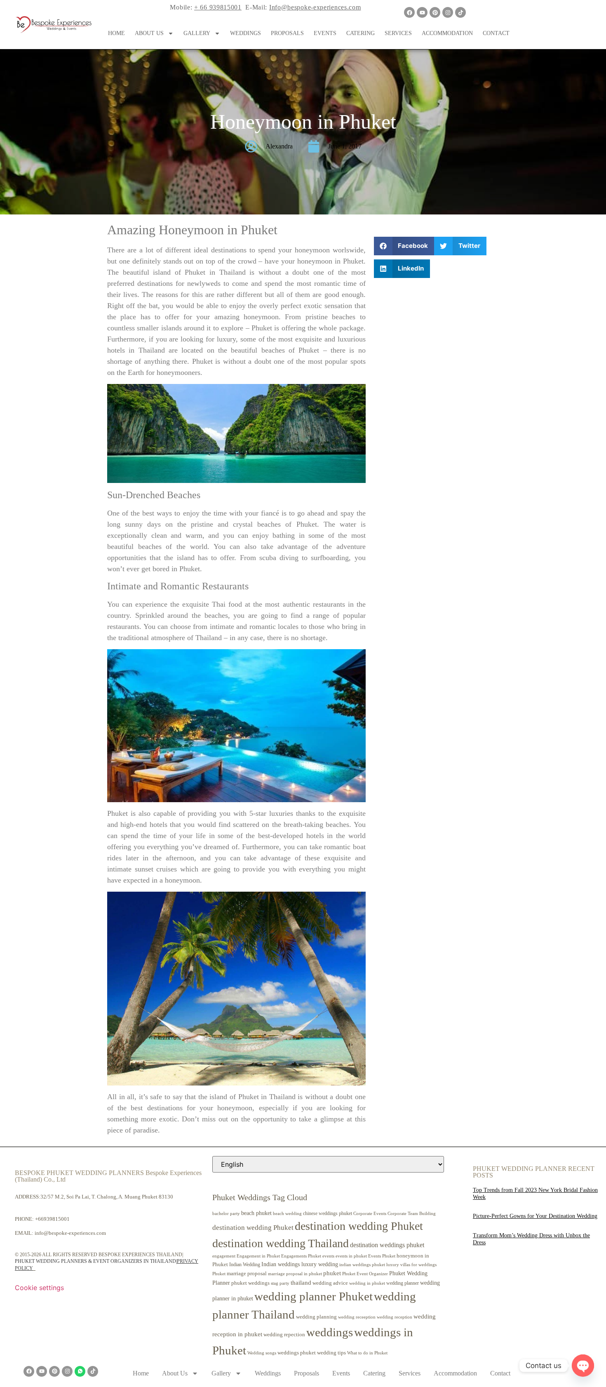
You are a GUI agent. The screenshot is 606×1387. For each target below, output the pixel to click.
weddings (329, 1332)
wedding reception (394, 1317)
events (328, 1255)
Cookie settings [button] (39, 1287)
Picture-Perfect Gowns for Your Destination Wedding (535, 1216)
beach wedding (287, 1213)
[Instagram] (447, 12)
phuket (332, 1272)
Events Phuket (381, 1255)
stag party (280, 1283)
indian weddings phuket (362, 1264)
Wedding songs (261, 1353)
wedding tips (331, 1352)
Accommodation (447, 33)
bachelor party (226, 1213)
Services (398, 33)
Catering (360, 33)
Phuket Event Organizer (365, 1273)
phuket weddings (250, 1283)
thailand (301, 1282)
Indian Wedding (244, 1264)
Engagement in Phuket (258, 1256)
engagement (223, 1255)
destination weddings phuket (387, 1244)
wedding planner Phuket (313, 1296)
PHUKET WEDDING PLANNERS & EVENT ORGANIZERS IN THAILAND (95, 1261)
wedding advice (330, 1283)
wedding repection (284, 1334)
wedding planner (402, 1283)
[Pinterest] (435, 12)
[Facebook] (409, 12)
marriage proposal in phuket (295, 1274)
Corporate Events (369, 1213)
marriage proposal (247, 1273)
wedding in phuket (367, 1283)
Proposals (287, 33)
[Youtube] (422, 12)
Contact (496, 33)
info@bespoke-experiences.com (70, 1233)
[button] (404, 246)
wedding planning (316, 1317)
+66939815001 (52, 1219)
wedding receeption (357, 1317)
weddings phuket (296, 1352)
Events (325, 33)
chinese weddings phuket (327, 1213)
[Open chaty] (583, 1365)
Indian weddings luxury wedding (299, 1264)
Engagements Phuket (301, 1255)
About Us (149, 33)
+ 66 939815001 (218, 7)
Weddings (245, 33)
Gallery (196, 33)
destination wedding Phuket (253, 1228)
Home (116, 33)
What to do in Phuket (367, 1353)
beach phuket (256, 1213)
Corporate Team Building (412, 1213)
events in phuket (351, 1255)
